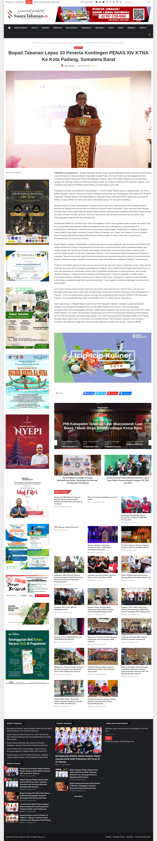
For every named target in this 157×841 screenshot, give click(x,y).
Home (36, 43)
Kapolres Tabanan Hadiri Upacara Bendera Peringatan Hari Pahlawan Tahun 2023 (101, 669)
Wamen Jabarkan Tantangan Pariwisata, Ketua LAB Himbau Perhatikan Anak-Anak (99, 547)
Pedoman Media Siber (143, 837)
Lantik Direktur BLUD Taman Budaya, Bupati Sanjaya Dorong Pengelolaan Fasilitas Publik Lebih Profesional (71, 2)
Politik (34, 28)
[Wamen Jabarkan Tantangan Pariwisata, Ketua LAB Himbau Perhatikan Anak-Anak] (103, 534)
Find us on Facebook (13, 172)
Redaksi (108, 837)
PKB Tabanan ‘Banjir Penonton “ (67, 527)
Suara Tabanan (69, 66)
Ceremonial (51, 43)
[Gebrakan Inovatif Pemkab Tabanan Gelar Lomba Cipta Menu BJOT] (103, 564)
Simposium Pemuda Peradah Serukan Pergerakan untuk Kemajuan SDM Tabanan (102, 639)
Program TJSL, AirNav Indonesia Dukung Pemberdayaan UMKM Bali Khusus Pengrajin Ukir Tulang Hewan (135, 609)
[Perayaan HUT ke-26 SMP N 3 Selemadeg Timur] (69, 596)
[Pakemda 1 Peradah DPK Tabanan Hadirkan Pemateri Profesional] (136, 626)
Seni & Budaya (71, 28)
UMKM (120, 28)
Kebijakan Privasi (119, 837)
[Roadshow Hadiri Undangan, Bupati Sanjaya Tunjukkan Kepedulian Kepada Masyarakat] (103, 688)
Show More (78, 796)
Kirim (108, 738)
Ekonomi (45, 28)
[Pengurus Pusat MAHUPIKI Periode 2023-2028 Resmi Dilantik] (69, 626)
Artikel (43, 43)
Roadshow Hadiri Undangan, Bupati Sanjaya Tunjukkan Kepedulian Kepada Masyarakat (102, 701)
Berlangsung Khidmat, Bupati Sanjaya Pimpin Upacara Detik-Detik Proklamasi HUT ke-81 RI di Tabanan (35, 771)
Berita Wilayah (20, 28)
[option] (102, 426)
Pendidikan (86, 28)
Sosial (110, 28)
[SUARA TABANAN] (29, 14)
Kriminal (131, 28)
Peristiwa (57, 28)
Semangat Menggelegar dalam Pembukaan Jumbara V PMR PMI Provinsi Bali (134, 517)
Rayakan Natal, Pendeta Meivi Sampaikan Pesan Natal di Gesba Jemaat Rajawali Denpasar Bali (101, 609)
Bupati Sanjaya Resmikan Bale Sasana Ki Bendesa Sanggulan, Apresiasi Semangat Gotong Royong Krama (35, 795)
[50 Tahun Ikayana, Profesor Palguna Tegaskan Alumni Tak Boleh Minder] (136, 534)
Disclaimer (130, 837)
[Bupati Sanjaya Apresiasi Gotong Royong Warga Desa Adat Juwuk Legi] (136, 564)
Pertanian (99, 28)
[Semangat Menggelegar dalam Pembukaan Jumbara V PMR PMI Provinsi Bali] (136, 504)
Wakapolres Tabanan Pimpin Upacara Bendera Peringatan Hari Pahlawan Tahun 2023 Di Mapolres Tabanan (68, 669)
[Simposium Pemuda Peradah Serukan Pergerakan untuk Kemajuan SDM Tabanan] (103, 626)
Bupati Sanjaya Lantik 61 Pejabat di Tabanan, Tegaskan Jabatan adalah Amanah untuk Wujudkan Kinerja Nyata (35, 817)
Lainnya (142, 28)
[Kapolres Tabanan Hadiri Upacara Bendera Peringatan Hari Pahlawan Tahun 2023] (103, 656)
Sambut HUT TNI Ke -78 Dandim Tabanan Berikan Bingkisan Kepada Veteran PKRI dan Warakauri (68, 701)
